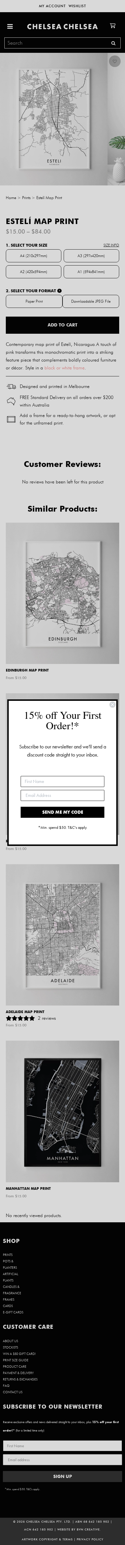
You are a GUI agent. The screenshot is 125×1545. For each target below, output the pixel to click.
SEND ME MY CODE (62, 812)
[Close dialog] (112, 704)
